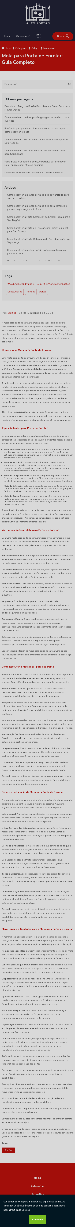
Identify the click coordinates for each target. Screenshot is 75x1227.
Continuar (37, 1219)
